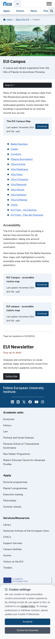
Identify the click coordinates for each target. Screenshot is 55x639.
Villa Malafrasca (19, 169)
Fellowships (9, 500)
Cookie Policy (28, 606)
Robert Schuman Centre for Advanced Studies (24, 462)
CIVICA (7, 537)
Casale (14, 149)
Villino (14, 204)
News (34, 11)
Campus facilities (12, 549)
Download (43, 126)
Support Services (12, 543)
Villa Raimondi (18, 184)
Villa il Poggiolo (19, 179)
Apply (6, 11)
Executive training (13, 494)
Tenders (7, 567)
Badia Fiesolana (19, 144)
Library (7, 524)
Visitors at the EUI (13, 561)
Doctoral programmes (15, 482)
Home (9, 19)
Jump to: (9, 85)
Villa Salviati (17, 189)
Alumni (7, 555)
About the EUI (22, 19)
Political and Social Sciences (18, 437)
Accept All (27, 622)
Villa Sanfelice (18, 194)
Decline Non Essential (27, 630)
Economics (9, 419)
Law (5, 431)
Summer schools (12, 506)
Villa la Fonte (18, 164)
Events (20, 11)
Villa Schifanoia (19, 199)
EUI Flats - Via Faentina (23, 210)
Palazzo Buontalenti (22, 159)
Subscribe (11, 376)
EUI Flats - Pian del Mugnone (27, 215)
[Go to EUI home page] (7, 4)
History (7, 425)
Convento (16, 154)
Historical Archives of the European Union (26, 530)
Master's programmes (15, 488)
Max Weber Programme (16, 454)
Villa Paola (16, 174)
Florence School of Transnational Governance (21, 446)
